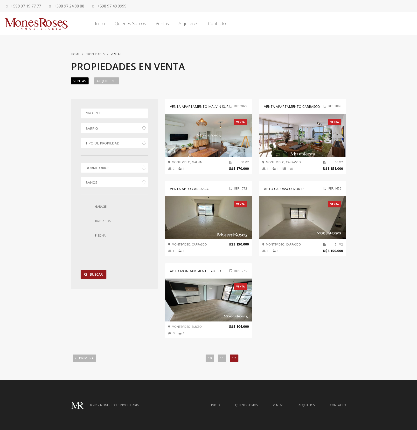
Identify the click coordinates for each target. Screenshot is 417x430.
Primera (86, 358)
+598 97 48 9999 (111, 6)
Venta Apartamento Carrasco (292, 106)
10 (210, 358)
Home (75, 54)
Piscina (100, 235)
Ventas (162, 23)
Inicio (100, 23)
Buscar (96, 274)
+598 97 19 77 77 (25, 6)
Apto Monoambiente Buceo (195, 271)
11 (222, 358)
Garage (100, 207)
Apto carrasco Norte (284, 188)
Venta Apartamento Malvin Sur (199, 106)
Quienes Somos (130, 23)
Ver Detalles (208, 144)
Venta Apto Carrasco (189, 188)
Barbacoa (103, 221)
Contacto (217, 23)
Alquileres (188, 23)
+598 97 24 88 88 (68, 6)
